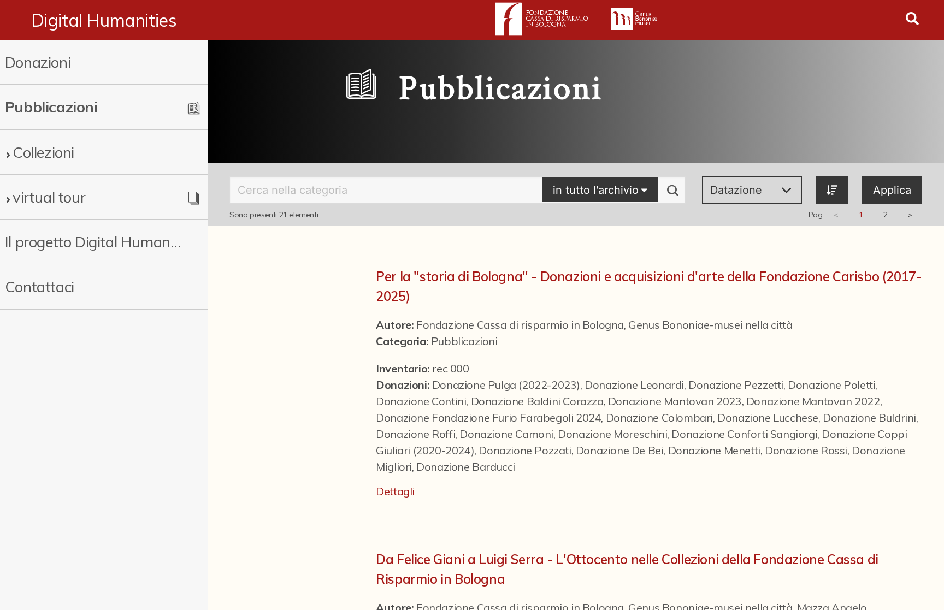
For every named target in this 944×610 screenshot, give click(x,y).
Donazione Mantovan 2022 (813, 401)
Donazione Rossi (806, 450)
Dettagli (395, 491)
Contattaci (39, 286)
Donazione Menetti (714, 450)
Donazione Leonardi (634, 385)
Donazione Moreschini (612, 434)
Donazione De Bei (620, 450)
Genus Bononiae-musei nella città (710, 324)
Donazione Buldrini (869, 417)
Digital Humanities (104, 20)
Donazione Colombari (659, 417)
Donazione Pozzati (525, 450)
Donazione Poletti (831, 385)
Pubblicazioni (464, 341)
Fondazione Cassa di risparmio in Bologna (520, 324)
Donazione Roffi (415, 434)
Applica (892, 190)
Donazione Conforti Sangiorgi (744, 434)
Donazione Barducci (465, 466)
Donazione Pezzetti (735, 385)
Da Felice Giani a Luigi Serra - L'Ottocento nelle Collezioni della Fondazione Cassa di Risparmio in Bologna (627, 569)
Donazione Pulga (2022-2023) (506, 385)
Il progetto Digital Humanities (93, 241)
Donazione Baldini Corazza (537, 401)
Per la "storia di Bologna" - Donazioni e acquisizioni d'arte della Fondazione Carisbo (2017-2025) (649, 286)
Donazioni (37, 62)
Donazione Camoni (506, 434)
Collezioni (43, 152)
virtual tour (49, 196)
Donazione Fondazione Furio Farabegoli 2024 (488, 417)
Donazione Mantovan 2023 (675, 401)
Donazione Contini (421, 401)
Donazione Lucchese (767, 417)
